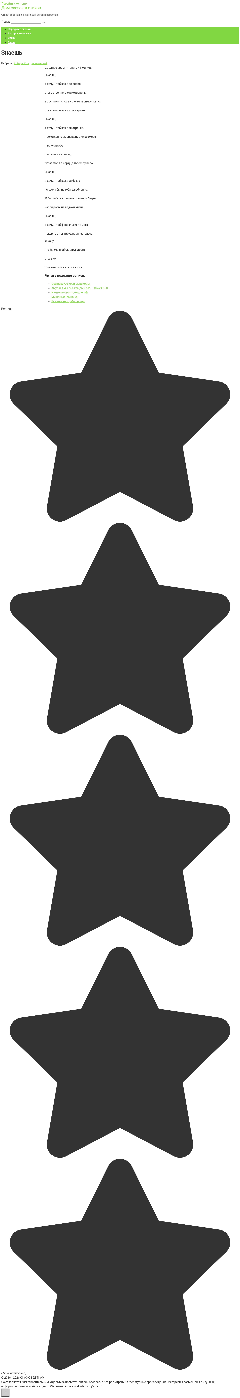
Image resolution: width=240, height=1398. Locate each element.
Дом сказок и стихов (21, 8)
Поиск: (6, 21)
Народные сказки (19, 29)
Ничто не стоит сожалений (69, 292)
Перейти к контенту (14, 3)
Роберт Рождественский (30, 63)
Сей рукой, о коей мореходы (70, 283)
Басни (11, 42)
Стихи (11, 37)
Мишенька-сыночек (64, 297)
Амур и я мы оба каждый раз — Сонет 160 (79, 288)
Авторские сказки (19, 33)
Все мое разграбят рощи (68, 301)
